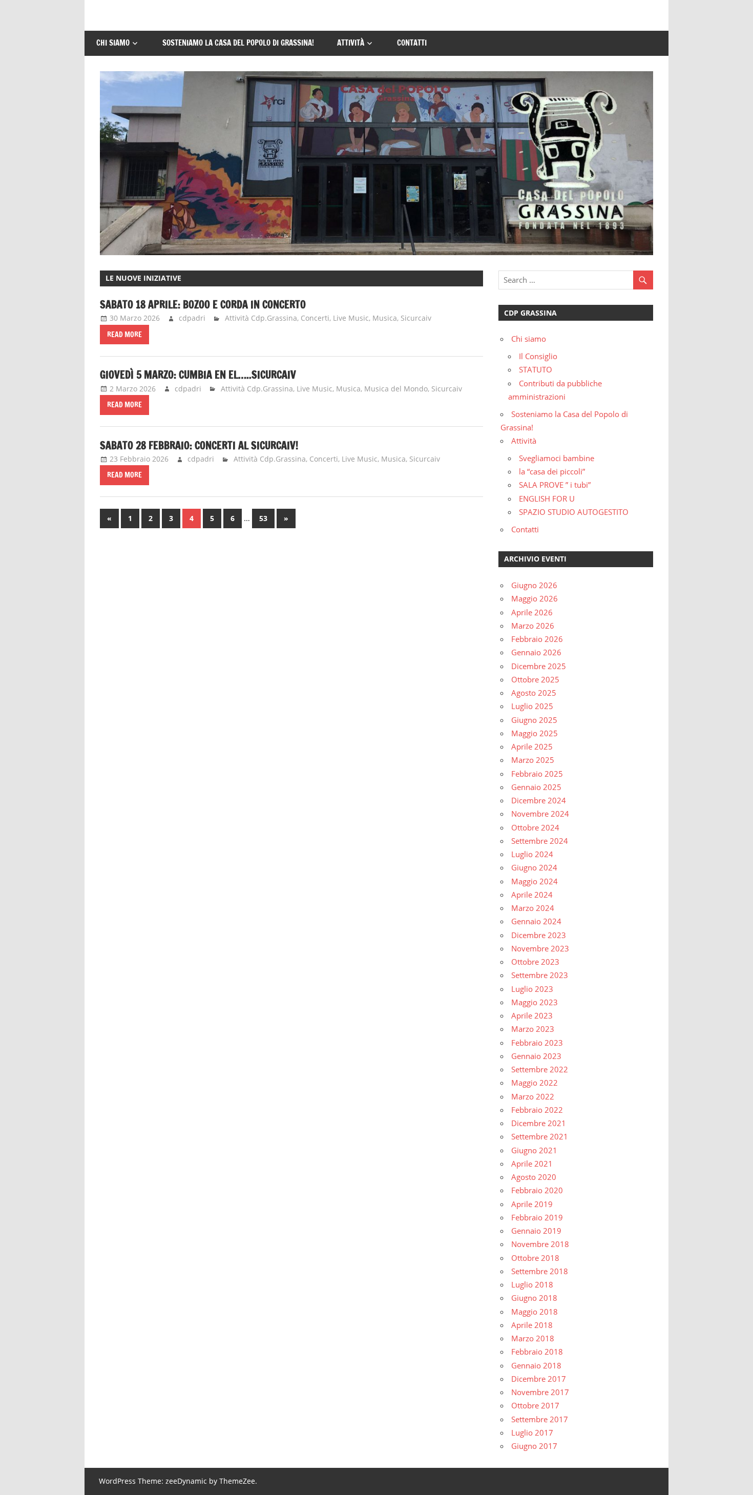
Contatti (412, 42)
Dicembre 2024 (538, 800)
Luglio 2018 (532, 1284)
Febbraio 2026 (537, 639)
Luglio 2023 (532, 989)
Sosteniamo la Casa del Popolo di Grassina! (238, 42)
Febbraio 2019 (537, 1217)
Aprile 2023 (532, 1015)
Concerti (315, 318)
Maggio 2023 (534, 1002)
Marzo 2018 (532, 1338)
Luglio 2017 (532, 1432)
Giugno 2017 (534, 1446)
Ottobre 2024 (535, 827)
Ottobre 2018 (535, 1258)
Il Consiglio (538, 356)
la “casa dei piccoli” (552, 471)
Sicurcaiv (416, 318)
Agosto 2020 (533, 1177)
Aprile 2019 (532, 1204)
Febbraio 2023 (537, 1042)
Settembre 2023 (539, 975)
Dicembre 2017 (538, 1379)
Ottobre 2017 (535, 1405)
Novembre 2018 (540, 1244)
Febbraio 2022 (537, 1110)
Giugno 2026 (534, 585)
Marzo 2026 (532, 625)
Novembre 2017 (540, 1392)
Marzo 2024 (532, 908)
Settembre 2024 (539, 841)
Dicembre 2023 (538, 935)
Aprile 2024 (532, 894)
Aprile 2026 (532, 612)
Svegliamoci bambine (556, 458)
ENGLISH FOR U (547, 498)
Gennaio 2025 (536, 787)
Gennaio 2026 (536, 652)
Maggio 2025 (534, 733)
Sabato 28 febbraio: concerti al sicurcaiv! (199, 445)
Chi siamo (113, 42)
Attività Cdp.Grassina (261, 318)
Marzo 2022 (532, 1096)
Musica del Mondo (396, 388)
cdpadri (192, 318)
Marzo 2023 (532, 1029)
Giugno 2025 (534, 720)
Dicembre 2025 (538, 666)
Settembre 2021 (539, 1136)
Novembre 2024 (540, 813)
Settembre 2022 (539, 1069)
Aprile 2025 (532, 746)
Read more (124, 334)
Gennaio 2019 (536, 1231)
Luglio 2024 (532, 854)
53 (263, 518)
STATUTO (535, 369)
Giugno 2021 (534, 1150)
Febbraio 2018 (537, 1351)
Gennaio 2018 (536, 1365)
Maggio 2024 (534, 881)
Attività (350, 42)
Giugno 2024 (534, 867)
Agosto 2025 (533, 693)
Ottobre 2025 (535, 679)
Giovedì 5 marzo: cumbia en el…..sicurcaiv (198, 374)
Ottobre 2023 (535, 962)
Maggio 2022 (534, 1082)
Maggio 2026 (534, 598)
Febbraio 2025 (537, 774)
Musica (384, 318)
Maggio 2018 (534, 1311)
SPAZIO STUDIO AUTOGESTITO (574, 512)
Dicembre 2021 (538, 1123)
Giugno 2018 (534, 1298)
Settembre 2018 (539, 1271)
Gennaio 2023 (536, 1056)
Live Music (351, 318)
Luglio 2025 (532, 706)
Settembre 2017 (539, 1419)
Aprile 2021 (532, 1163)
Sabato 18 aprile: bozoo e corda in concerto (203, 304)
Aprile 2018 (532, 1325)
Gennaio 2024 (536, 921)
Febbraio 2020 (537, 1190)
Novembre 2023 (540, 948)
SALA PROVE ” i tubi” (555, 485)
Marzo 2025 (532, 760)
